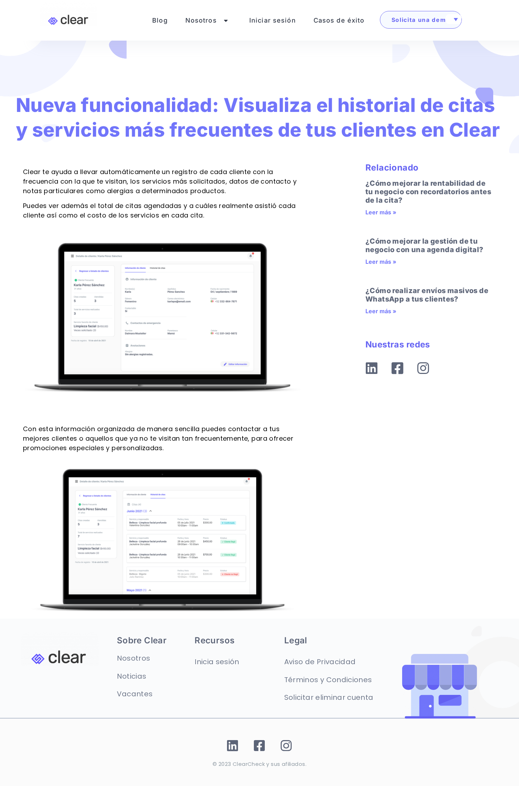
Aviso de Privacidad (320, 662)
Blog (160, 20)
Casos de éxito (339, 20)
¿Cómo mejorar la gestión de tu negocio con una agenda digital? (424, 245)
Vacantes (135, 694)
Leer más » (380, 212)
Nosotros (201, 20)
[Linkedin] (372, 368)
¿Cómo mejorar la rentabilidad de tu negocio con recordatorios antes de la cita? (428, 191)
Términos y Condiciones (328, 680)
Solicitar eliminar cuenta (329, 697)
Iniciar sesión (272, 20)
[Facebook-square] (397, 368)
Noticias (132, 676)
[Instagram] (423, 368)
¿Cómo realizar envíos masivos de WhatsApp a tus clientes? (426, 294)
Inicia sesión (217, 662)
